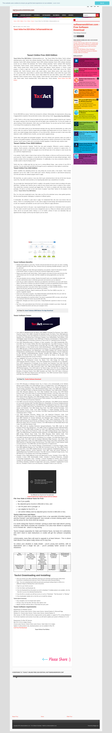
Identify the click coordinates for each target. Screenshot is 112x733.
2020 (16, 26)
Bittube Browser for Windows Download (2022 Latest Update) (87, 156)
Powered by (90, 725)
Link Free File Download (20, 627)
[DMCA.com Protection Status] (79, 36)
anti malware (46, 15)
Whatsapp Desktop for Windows (89, 51)
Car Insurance (84, 52)
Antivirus (37, 15)
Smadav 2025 (77, 52)
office (64, 15)
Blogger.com (95, 725)
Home (16, 15)
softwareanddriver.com (52, 725)
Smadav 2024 (77, 43)
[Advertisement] (42, 42)
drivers (71, 15)
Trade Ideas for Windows (85, 90)
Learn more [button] (56, 3)
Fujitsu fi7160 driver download (88, 44)
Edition (19, 26)
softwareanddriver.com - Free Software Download (87, 27)
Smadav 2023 (77, 51)
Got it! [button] (102, 3)
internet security (26, 15)
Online (24, 26)
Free (22, 26)
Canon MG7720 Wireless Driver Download (84, 49)
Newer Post (15, 716)
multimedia (56, 15)
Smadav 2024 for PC (86, 43)
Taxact (28, 26)
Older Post (69, 716)
